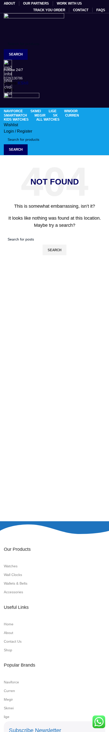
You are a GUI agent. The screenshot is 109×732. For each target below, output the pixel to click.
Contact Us (13, 641)
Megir (8, 699)
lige (6, 717)
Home (8, 624)
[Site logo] (34, 25)
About (8, 633)
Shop (8, 650)
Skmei (9, 708)
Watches (10, 566)
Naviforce (11, 682)
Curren (9, 691)
